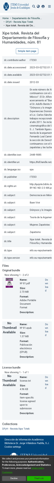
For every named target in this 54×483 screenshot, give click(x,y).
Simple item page (27, 51)
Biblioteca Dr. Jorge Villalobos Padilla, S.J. (26, 443)
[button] (43, 6)
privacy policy (38, 468)
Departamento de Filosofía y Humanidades (27, 18)
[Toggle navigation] (49, 6)
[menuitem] (38, 6)
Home (5, 18)
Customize (7, 472)
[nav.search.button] (34, 6)
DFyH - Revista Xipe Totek (19, 21)
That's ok (39, 478)
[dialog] (27, 469)
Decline (14, 478)
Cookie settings (12, 446)
